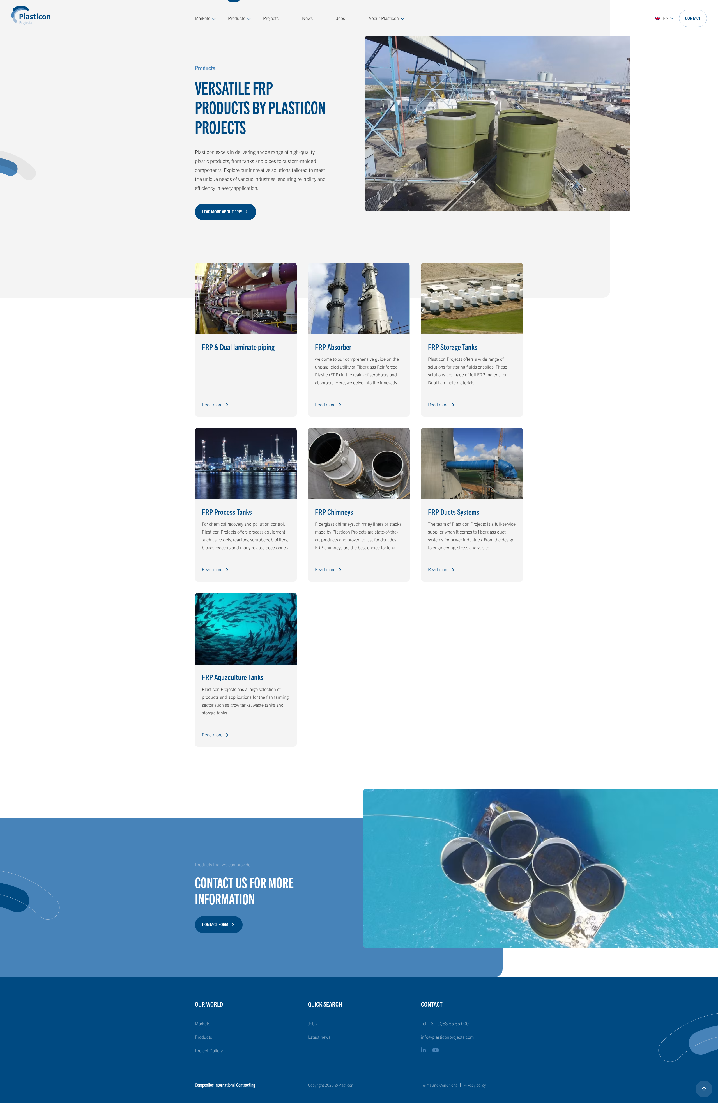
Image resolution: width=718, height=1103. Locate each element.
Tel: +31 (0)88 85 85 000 (445, 1023)
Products (236, 18)
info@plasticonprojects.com (447, 1037)
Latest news (319, 1037)
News (307, 18)
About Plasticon (384, 18)
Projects (271, 18)
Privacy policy (475, 1085)
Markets (202, 18)
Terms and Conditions (439, 1085)
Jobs (340, 18)
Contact (693, 18)
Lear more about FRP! (222, 211)
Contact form (215, 924)
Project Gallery (209, 1050)
